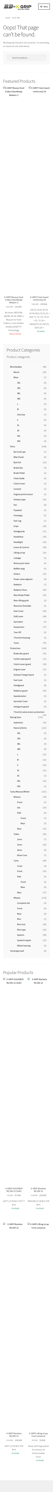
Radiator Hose (20, 589)
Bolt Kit (17, 462)
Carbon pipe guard (22, 658)
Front (19, 802)
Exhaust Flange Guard (24, 674)
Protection (15, 648)
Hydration (18, 722)
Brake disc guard (21, 653)
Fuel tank (18, 680)
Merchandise (16, 366)
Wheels (17, 897)
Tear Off (17, 632)
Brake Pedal (19, 473)
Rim (19, 919)
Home (8, 17)
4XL (18, 393)
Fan (15, 504)
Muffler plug (19, 568)
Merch (16, 372)
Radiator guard (20, 690)
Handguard (19, 685)
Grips (16, 526)
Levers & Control (21, 547)
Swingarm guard (21, 706)
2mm (19, 839)
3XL (18, 382)
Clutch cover (19, 483)
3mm (19, 844)
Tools (16, 642)
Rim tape (21, 929)
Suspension (19, 627)
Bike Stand (19, 457)
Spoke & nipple (24, 940)
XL (18, 425)
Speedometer (20, 696)
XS (18, 430)
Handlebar (18, 536)
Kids (19, 812)
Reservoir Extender (22, 605)
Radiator (18, 584)
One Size (21, 414)
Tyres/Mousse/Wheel (19, 791)
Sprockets (18, 621)
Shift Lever (18, 616)
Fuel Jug (17, 520)
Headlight (18, 542)
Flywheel (18, 510)
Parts (12, 446)
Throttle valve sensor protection (29, 712)
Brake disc (18, 467)
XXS (18, 441)
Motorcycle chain (21, 563)
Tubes (16, 834)
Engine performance (23, 494)
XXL (18, 435)
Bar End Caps (20, 451)
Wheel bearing (24, 945)
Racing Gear (15, 717)
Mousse (17, 796)
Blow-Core (22, 855)
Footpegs (18, 515)
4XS (18, 398)
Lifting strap (19, 552)
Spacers (20, 934)
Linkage (17, 558)
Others (17, 574)
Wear (16, 377)
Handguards (19, 531)
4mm (19, 850)
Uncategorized (17, 950)
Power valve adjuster (23, 579)
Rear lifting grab (21, 600)
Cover (19, 866)
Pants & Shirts (20, 727)
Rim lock (21, 924)
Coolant (17, 488)
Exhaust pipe (20, 499)
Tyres (16, 860)
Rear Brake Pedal (21, 595)
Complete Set (23, 903)
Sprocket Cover (21, 701)
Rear (23, 823)
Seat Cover (19, 611)
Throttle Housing (22, 637)
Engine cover (20, 669)
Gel (18, 807)
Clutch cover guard (22, 664)
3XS (18, 388)
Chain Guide (19, 478)
